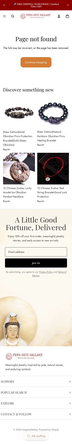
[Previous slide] (4, 5)
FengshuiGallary (29, 429)
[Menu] (4, 16)
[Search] (12, 16)
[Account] (59, 16)
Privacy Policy (46, 272)
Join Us (36, 263)
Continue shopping (36, 62)
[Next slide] (68, 5)
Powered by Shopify (49, 429)
